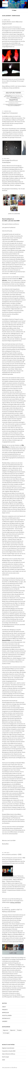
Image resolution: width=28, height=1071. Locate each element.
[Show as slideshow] (14, 213)
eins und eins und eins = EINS (11, 854)
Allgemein (5, 1030)
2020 (3, 1059)
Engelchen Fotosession (10, 113)
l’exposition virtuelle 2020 (8, 1051)
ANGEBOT (4, 1021)
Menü (14, 10)
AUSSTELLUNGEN (6, 1015)
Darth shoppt (5, 1057)
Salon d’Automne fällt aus (8, 1054)
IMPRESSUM (5, 1012)
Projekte (19, 1030)
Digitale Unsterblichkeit (8, 1048)
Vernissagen (6, 1033)
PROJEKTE (5, 1009)
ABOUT (4, 1006)
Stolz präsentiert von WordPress (9, 1067)
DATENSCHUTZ (6, 1018)
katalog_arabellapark (15, 902)
